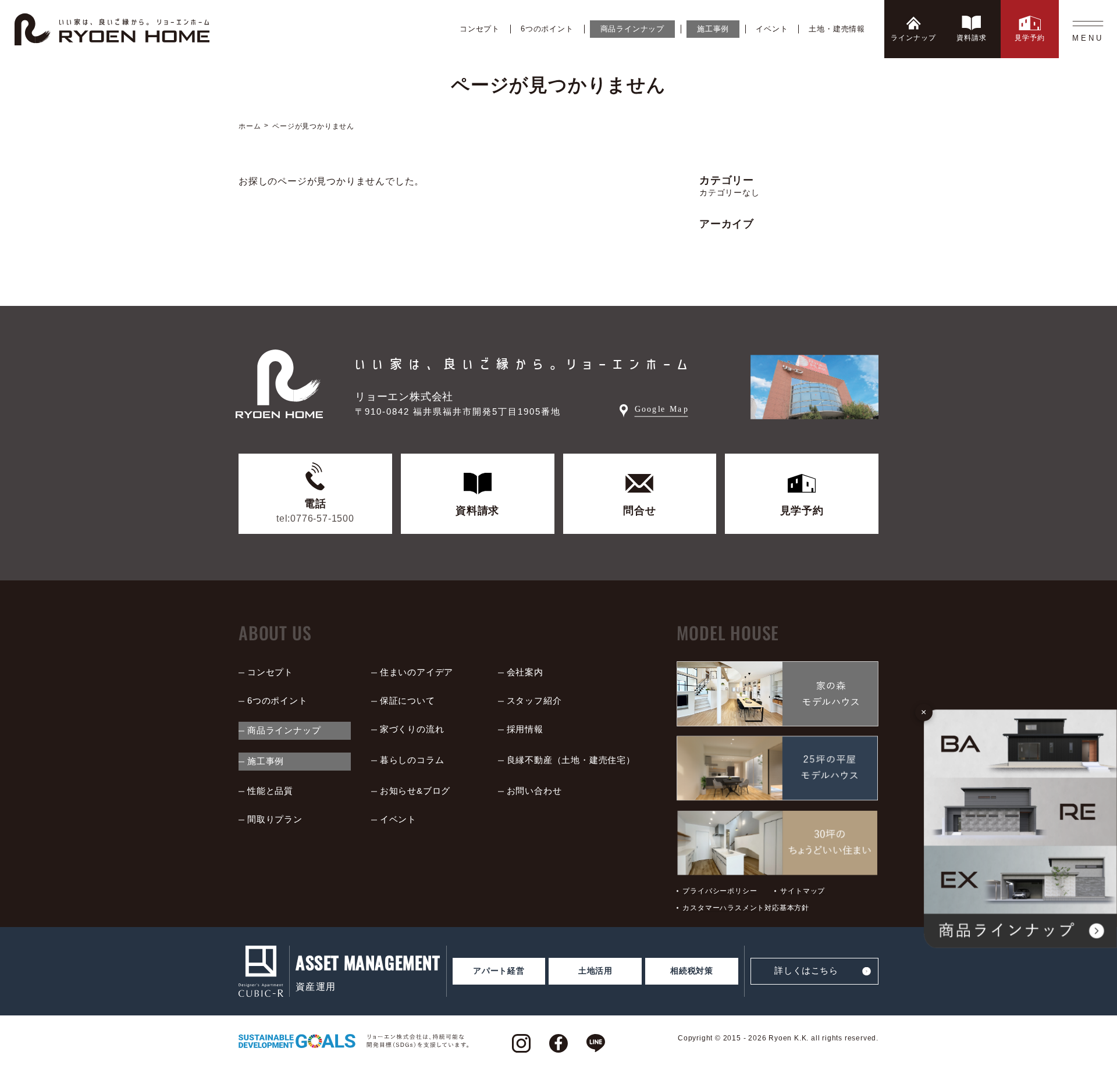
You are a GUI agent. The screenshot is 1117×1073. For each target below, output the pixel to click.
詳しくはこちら (806, 970)
